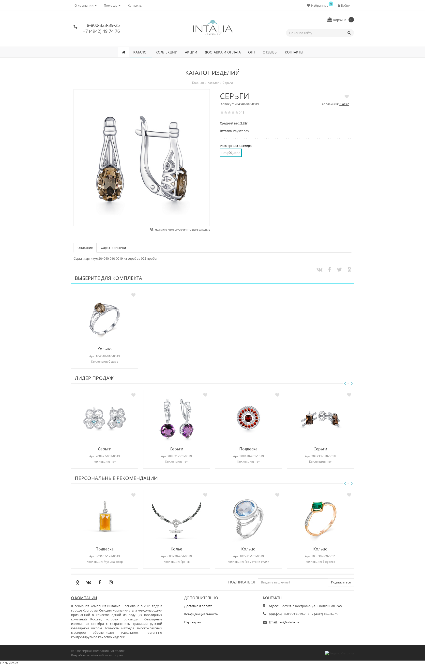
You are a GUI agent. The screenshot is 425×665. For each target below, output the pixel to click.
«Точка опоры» (111, 655)
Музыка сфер (113, 562)
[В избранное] (346, 96)
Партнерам (192, 622)
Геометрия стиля (257, 562)
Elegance (329, 562)
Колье (176, 549)
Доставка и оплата (223, 52)
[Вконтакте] (88, 582)
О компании (84, 597)
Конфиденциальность (201, 614)
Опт (251, 52)
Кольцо (104, 349)
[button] (318, 5)
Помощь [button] (111, 5)
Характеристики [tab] (113, 247)
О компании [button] (84, 5)
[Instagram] (111, 582)
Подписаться (241, 582)
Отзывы (270, 52)
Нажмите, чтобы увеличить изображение (182, 229)
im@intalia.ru (289, 622)
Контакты (135, 5)
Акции (191, 52)
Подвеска (248, 449)
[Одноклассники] (77, 582)
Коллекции (167, 52)
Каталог (140, 52)
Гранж (185, 562)
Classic (344, 104)
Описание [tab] (85, 247)
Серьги (104, 449)
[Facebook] (100, 582)
